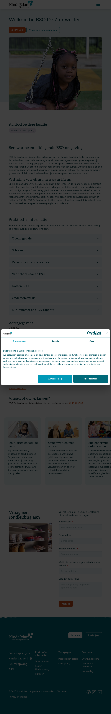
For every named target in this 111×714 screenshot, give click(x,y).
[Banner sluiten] (107, 333)
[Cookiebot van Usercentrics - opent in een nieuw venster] (89, 333)
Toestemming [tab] (19, 341)
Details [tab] (55, 341)
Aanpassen (53, 378)
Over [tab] (91, 341)
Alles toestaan (90, 378)
